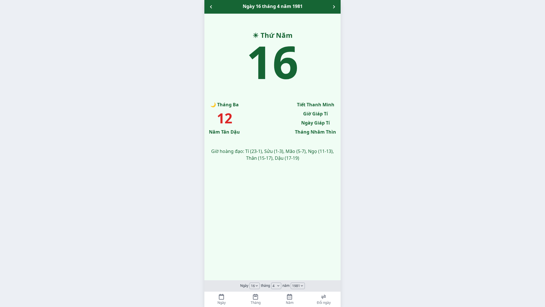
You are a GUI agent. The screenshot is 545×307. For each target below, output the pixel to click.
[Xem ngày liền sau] (333, 6)
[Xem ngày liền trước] (211, 6)
